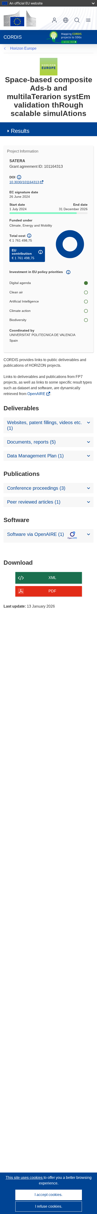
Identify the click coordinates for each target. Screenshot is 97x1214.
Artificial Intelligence (24, 301)
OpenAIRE (36, 394)
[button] (66, 20)
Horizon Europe (23, 48)
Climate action (20, 311)
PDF (52, 591)
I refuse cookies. (48, 1206)
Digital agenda (20, 283)
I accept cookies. (48, 1195)
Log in (54, 20)
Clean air (16, 292)
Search (77, 20)
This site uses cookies (25, 1178)
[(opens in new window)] (20, 18)
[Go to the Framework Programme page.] (48, 66)
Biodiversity (17, 320)
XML (52, 578)
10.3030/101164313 (24, 182)
